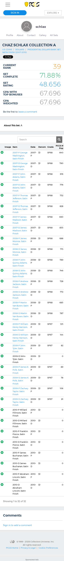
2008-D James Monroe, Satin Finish (20, 252)
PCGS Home (12, 548)
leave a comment (27, 111)
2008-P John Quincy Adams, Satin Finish (20, 263)
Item (15, 147)
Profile (9, 35)
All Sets (54, 35)
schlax (41, 27)
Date (33, 147)
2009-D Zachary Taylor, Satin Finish (20, 402)
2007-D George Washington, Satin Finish (20, 166)
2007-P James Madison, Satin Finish (20, 220)
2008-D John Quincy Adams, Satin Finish (20, 273)
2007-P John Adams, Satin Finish (19, 177)
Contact (31, 35)
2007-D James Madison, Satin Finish (20, 230)
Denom (42, 147)
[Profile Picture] (26, 26)
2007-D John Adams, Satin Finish (19, 188)
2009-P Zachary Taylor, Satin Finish (20, 391)
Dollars (19, 49)
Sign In (15, 12)
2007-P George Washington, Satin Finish (20, 155)
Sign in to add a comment (17, 525)
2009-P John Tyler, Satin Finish (19, 348)
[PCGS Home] (32, 4)
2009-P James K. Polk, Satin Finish (21, 370)
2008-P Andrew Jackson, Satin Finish (20, 284)
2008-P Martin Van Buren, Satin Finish (20, 305)
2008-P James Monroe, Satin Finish (20, 241)
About (20, 35)
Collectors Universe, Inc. (42, 541)
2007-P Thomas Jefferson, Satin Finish (20, 198)
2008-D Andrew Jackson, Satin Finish (20, 295)
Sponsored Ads (32, 560)
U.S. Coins (7, 49)
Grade (50, 147)
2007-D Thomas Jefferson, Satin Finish (20, 209)
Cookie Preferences (48, 548)
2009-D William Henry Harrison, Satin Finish (20, 338)
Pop (59, 147)
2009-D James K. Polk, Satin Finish (21, 380)
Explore (53, 12)
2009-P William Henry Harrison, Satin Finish (20, 327)
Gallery (42, 35)
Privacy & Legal (28, 548)
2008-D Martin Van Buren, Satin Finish (20, 316)
